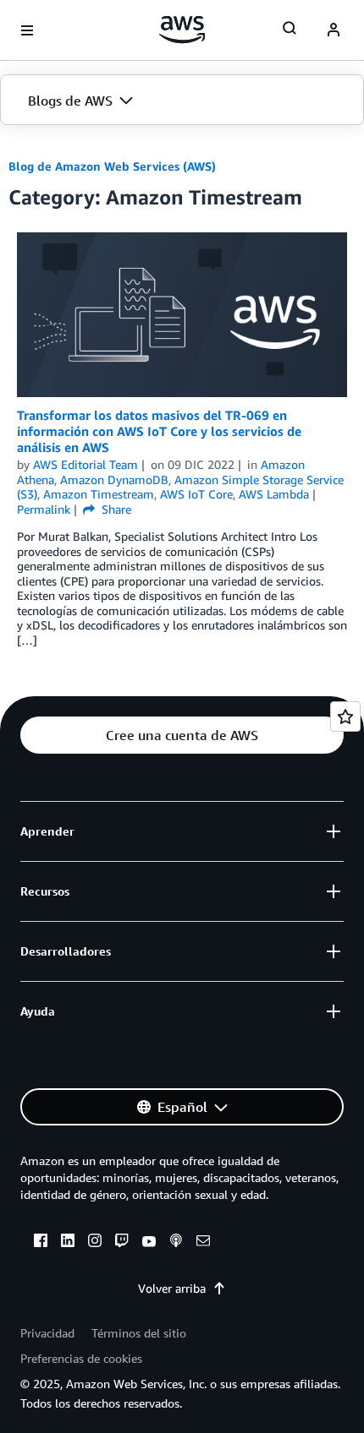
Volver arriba (172, 1288)
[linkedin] (67, 1243)
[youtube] (149, 1243)
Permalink (43, 509)
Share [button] (114, 509)
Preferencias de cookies (81, 1358)
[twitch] (122, 1243)
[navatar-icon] (333, 30)
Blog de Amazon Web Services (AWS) (112, 166)
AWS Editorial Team (85, 464)
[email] (203, 1243)
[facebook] (40, 1243)
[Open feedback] (345, 716)
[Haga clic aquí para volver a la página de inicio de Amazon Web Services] (182, 29)
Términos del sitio (138, 1333)
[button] (182, 100)
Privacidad (47, 1333)
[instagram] (95, 1243)
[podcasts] (176, 1243)
